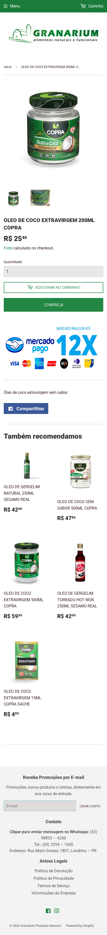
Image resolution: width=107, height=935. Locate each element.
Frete (8, 248)
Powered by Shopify (80, 926)
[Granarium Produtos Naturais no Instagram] (56, 911)
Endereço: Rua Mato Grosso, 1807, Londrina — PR (53, 850)
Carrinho (95, 6)
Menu (15, 6)
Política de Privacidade (54, 878)
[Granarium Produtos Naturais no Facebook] (48, 911)
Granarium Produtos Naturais (40, 926)
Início (7, 67)
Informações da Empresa (54, 893)
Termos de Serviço (53, 885)
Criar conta (90, 806)
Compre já (53, 304)
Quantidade (13, 262)
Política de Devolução (54, 871)
